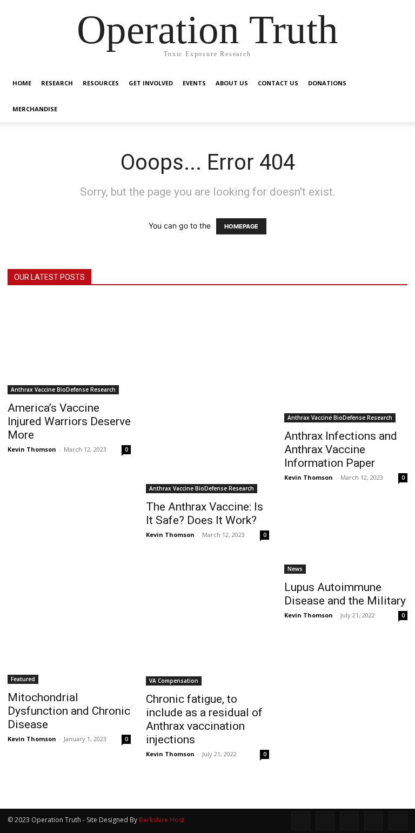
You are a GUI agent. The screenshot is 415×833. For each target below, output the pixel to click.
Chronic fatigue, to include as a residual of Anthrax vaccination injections (204, 719)
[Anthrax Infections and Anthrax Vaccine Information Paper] (345, 360)
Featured (23, 679)
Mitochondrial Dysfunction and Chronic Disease (69, 711)
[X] (373, 820)
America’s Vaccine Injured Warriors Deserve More (69, 421)
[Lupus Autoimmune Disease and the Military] (345, 568)
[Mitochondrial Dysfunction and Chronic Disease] (69, 623)
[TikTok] (349, 820)
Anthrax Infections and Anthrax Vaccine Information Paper (340, 449)
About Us (232, 83)
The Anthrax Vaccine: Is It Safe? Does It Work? (204, 513)
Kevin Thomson (32, 449)
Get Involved (151, 83)
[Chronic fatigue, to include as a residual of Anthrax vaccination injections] (207, 624)
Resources (101, 83)
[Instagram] (325, 820)
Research (57, 83)
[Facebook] (300, 820)
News (295, 569)
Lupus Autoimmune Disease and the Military (345, 594)
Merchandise (34, 109)
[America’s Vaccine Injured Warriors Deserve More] (69, 346)
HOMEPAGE (241, 226)
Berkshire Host (161, 819)
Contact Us (278, 83)
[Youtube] (398, 820)
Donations (327, 83)
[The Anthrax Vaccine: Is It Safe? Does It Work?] (207, 396)
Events (194, 83)
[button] (394, 83)
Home (21, 83)
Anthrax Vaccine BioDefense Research (63, 389)
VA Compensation (173, 680)
